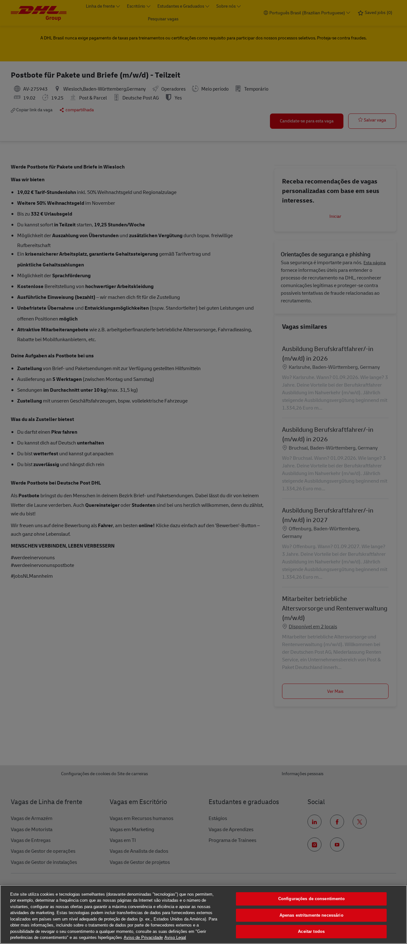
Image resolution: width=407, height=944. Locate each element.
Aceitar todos (311, 931)
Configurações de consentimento (311, 898)
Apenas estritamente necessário (311, 915)
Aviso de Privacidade (143, 937)
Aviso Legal (175, 937)
